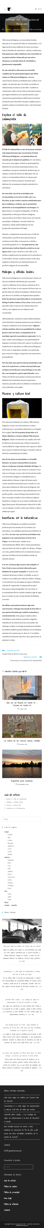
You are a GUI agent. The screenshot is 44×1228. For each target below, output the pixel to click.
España (10, 834)
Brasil (9, 888)
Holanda (10, 854)
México (10, 874)
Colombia (10, 871)
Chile (9, 868)
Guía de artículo (10, 1180)
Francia (10, 840)
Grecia (10, 851)
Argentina (11, 860)
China (9, 894)
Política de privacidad (11, 1192)
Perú (9, 866)
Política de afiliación (11, 1204)
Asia (6, 891)
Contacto (7, 1210)
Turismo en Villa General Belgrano (33, 29)
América (7, 857)
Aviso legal (8, 1198)
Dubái (9, 899)
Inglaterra (11, 846)
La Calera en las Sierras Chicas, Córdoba (22, 740)
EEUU (9, 863)
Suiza (9, 848)
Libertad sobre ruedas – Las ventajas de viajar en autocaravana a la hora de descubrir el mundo (21, 1118)
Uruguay (10, 882)
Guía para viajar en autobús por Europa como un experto (21, 946)
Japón (9, 897)
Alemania (10, 843)
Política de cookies (10, 1186)
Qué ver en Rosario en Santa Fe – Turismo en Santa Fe (22, 704)
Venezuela (11, 877)
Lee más (22, 961)
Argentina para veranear (22, 781)
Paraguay (11, 885)
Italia (9, 837)
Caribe (10, 880)
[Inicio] (3, 29)
